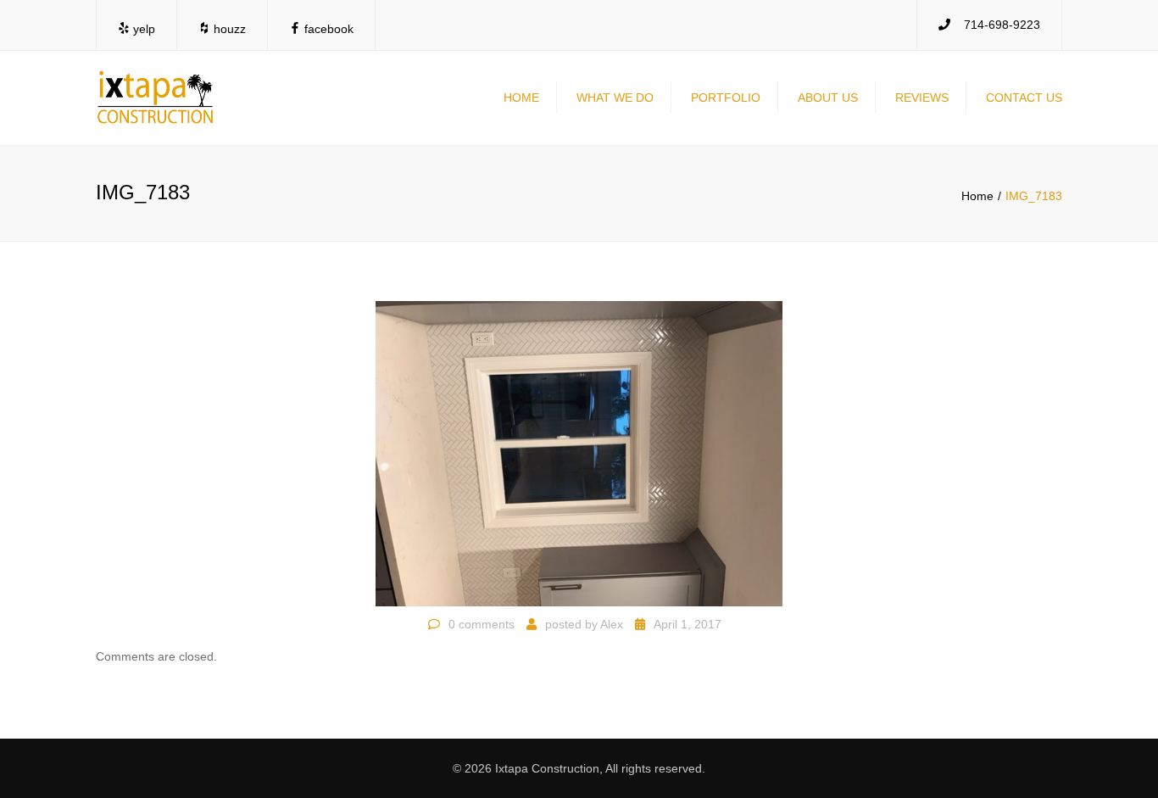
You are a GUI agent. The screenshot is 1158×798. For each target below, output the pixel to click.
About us (828, 97)
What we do (615, 97)
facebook (327, 29)
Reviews (922, 97)
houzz (228, 29)
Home (521, 97)
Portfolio (725, 97)
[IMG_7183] (579, 453)
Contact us (1024, 97)
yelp (142, 29)
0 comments (481, 624)
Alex (611, 624)
